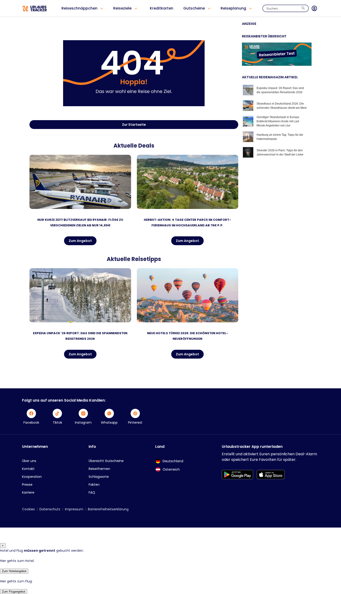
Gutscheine (194, 8)
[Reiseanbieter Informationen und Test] (277, 64)
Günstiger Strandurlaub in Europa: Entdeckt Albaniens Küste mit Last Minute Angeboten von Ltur (278, 121)
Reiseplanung (233, 8)
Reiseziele (122, 8)
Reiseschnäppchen (79, 8)
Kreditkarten (161, 8)
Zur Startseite (134, 124)
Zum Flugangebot (13, 591)
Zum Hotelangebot (14, 571)
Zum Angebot (80, 240)
